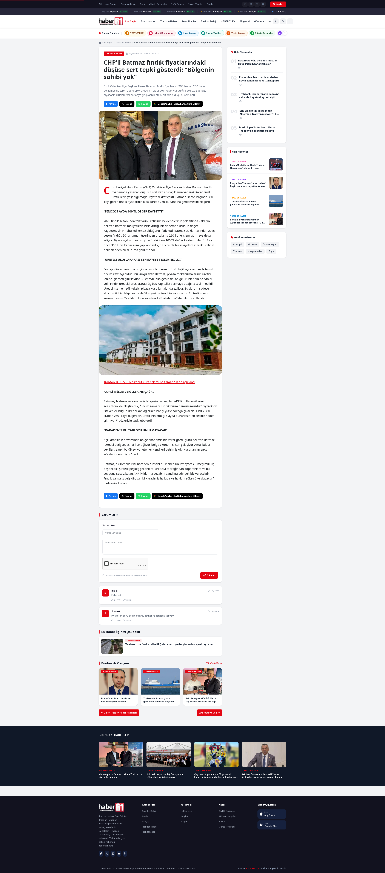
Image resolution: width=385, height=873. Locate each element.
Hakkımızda (186, 811)
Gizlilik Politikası (227, 811)
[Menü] (290, 21)
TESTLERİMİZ (137, 33)
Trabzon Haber (168, 21)
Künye (183, 821)
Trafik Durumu (177, 4)
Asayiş (145, 821)
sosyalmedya (255, 251)
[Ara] (283, 21)
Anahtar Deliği (208, 21)
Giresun (252, 244)
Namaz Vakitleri (195, 4)
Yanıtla (128, 600)
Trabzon (237, 251)
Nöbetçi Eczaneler (158, 4)
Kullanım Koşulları (227, 816)
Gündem (259, 21)
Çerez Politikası (227, 826)
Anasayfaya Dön (208, 712)
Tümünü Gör (213, 663)
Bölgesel (245, 21)
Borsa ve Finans (129, 4)
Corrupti (237, 244)
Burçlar (210, 4)
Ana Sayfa (130, 21)
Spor (142, 4)
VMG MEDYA (253, 868)
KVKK (222, 821)
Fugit (271, 251)
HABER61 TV (228, 21)
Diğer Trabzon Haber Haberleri (120, 712)
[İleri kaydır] (285, 33)
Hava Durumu (110, 4)
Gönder (211, 575)
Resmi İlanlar (189, 21)
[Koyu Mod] (276, 21)
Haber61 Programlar (163, 33)
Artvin (145, 816)
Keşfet (279, 4)
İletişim (184, 816)
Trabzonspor (148, 21)
